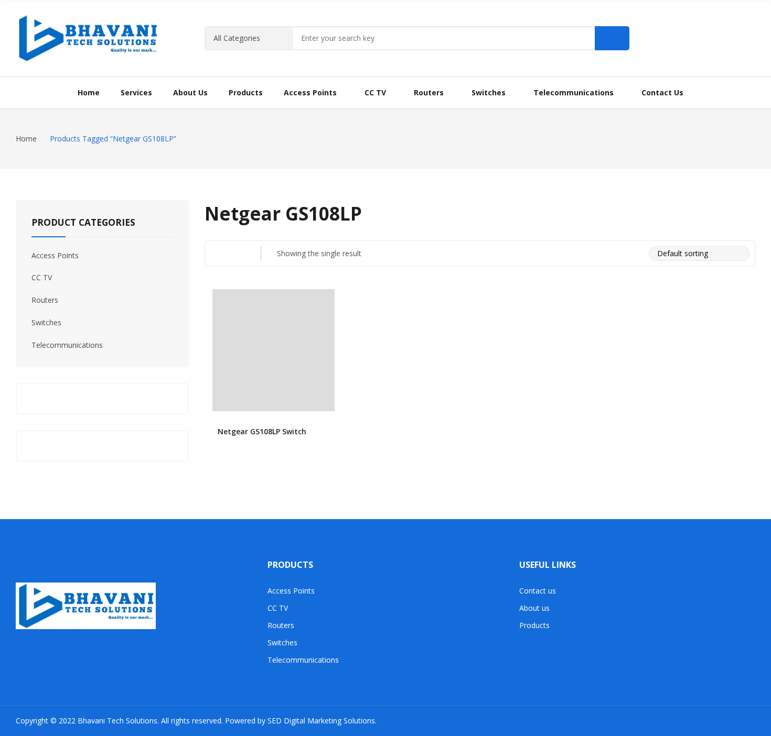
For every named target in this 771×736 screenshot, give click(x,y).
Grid (217, 253)
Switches (46, 322)
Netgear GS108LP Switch (262, 431)
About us (534, 608)
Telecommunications (67, 345)
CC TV (41, 277)
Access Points (55, 255)
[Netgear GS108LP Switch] (273, 350)
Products (534, 625)
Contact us (537, 591)
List (238, 253)
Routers (44, 300)
